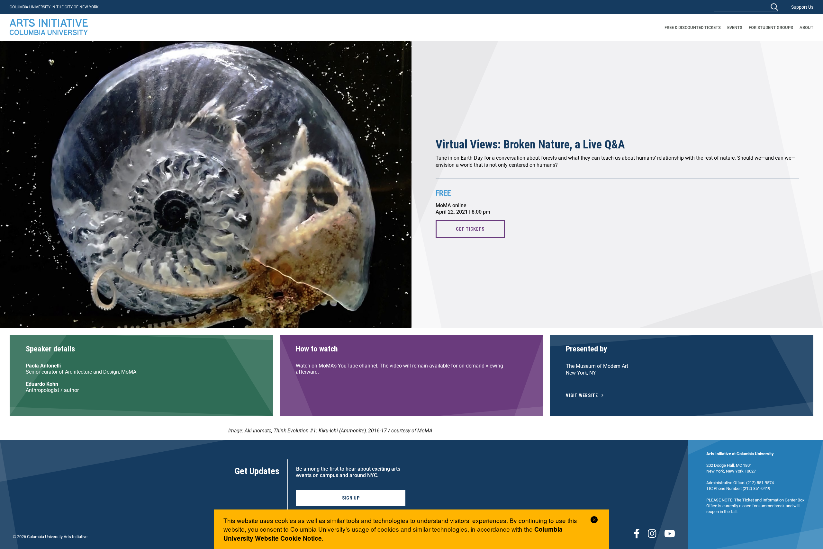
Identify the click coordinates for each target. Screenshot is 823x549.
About (806, 27)
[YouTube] (669, 533)
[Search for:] (746, 7)
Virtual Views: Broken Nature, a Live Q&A (530, 144)
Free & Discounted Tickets (693, 27)
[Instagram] (652, 533)
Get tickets (470, 229)
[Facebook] (637, 533)
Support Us (802, 7)
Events (734, 27)
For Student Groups (771, 27)
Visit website (582, 395)
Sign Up (351, 497)
